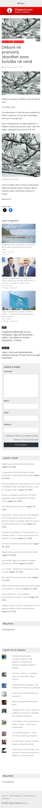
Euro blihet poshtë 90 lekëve (14, 506)
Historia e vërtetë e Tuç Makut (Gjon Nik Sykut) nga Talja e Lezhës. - (24, 676)
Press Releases (18, 42)
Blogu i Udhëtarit (7, 42)
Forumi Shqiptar (29, 796)
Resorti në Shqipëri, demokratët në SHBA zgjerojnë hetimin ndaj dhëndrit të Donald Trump (19, 498)
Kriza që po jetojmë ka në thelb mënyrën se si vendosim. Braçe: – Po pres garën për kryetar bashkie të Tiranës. (20, 535)
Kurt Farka (7, 67)
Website (7, 424)
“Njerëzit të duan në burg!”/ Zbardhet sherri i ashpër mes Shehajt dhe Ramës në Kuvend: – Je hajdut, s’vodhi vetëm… (18, 280)
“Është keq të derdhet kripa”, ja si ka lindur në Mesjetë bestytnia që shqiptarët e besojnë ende (25, 752)
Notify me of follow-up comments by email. (22, 436)
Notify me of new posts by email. (26, 440)
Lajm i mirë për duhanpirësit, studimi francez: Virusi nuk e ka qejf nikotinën (21, 355)
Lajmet (4, 796)
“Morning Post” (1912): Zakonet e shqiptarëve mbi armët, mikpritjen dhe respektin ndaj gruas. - (26, 713)
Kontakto (5, 798)
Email (7, 412)
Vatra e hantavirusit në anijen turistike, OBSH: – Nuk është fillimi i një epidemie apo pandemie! (17, 314)
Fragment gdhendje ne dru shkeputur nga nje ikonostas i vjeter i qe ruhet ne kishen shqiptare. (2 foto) (18, 336)
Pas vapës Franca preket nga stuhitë (17, 577)
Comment (9, 371)
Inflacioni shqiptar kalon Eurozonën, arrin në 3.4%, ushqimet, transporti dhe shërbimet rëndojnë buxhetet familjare (24, 662)
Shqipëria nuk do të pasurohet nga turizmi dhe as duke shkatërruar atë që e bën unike (18, 247)
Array (25, 803)
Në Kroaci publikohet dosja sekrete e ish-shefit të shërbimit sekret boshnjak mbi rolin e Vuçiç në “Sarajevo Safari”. (21, 487)
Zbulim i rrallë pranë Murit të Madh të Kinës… (20, 552)
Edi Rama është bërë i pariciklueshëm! (17, 543)
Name (7, 401)
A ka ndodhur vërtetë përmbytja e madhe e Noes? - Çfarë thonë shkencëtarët (26, 724)
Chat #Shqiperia (15, 796)
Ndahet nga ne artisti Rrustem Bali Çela (18, 464)
